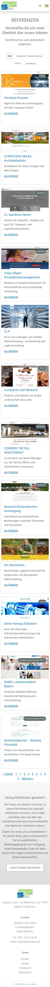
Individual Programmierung (29, 56)
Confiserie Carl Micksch (21, 390)
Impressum (25, 968)
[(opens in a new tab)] (25, 82)
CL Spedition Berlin (17, 215)
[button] (40, 6)
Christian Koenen (16, 98)
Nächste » (27, 778)
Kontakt (25, 959)
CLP (7, 331)
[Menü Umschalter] (47, 6)
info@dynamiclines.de (28, 941)
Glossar (25, 963)
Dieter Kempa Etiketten (20, 623)
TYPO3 (17, 63)
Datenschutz (25, 972)
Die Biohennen (14, 565)
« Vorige (8, 773)
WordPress (31, 63)
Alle (9, 56)
